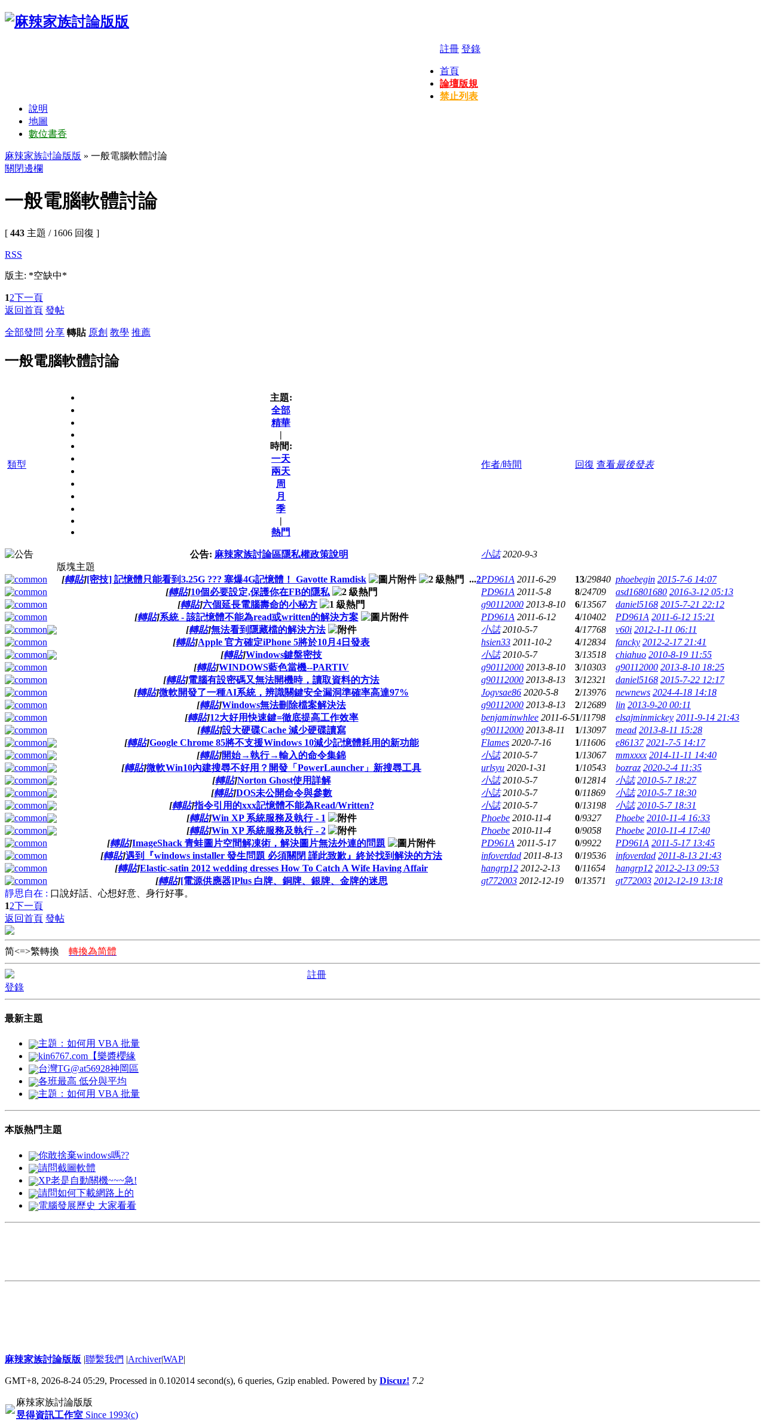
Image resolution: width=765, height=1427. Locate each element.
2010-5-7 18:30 (666, 793)
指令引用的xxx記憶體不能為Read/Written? (284, 805)
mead (626, 730)
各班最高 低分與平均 (82, 1081)
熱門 (280, 532)
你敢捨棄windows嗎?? (83, 1155)
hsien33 (495, 642)
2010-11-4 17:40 (678, 830)
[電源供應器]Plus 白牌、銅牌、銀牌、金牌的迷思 (284, 881)
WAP (173, 1359)
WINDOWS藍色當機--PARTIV (284, 667)
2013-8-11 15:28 (670, 730)
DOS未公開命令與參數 (284, 793)
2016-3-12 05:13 (701, 592)
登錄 (471, 49)
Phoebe (495, 818)
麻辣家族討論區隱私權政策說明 (281, 554)
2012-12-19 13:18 (688, 881)
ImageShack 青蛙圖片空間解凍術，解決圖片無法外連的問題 (258, 843)
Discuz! (394, 1381)
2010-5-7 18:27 (666, 780)
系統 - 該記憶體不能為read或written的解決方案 (259, 617)
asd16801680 (641, 592)
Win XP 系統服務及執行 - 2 (269, 830)
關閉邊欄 (24, 168)
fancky (628, 642)
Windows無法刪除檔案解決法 (284, 705)
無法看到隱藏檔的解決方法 (268, 629)
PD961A (498, 579)
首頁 (449, 71)
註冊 (449, 49)
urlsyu (492, 768)
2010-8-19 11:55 (680, 655)
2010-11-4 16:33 (678, 818)
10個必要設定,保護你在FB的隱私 (260, 592)
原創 (98, 332)
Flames (495, 742)
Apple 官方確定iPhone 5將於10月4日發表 (284, 642)
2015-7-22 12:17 (692, 680)
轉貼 (74, 579)
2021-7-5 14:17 (675, 742)
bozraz (628, 768)
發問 (33, 332)
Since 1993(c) (77, 1415)
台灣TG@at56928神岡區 (88, 1068)
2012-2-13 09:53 (687, 868)
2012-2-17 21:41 (674, 642)
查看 (606, 464)
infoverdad (501, 855)
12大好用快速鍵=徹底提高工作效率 (284, 717)
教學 (119, 332)
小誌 (490, 554)
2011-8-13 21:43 (689, 855)
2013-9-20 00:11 (659, 705)
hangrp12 (499, 868)
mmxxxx (631, 755)
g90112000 (502, 604)
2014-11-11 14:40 (683, 755)
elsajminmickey (645, 717)
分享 (55, 332)
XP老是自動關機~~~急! (87, 1180)
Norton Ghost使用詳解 (284, 780)
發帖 (55, 310)
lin (620, 705)
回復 (584, 464)
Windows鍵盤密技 (284, 655)
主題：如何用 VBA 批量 (89, 1043)
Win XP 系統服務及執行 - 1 (269, 818)
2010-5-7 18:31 (666, 805)
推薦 (141, 332)
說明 (38, 108)
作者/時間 (501, 464)
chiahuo (631, 655)
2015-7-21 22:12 (692, 604)
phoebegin (635, 579)
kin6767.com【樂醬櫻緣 (87, 1056)
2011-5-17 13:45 (683, 843)
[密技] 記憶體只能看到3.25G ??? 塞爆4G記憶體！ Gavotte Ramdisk (226, 579)
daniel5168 (637, 604)
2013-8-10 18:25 (692, 667)
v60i (624, 629)
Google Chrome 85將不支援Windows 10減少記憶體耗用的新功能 (284, 742)
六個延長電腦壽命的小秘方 (260, 604)
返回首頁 (24, 310)
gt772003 (499, 881)
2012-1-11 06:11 (665, 629)
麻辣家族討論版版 (43, 156)
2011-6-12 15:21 (683, 617)
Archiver (144, 1359)
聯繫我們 (104, 1359)
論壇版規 (459, 83)
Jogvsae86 (501, 692)
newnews (633, 692)
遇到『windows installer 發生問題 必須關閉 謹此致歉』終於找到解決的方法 (284, 855)
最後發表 (635, 464)
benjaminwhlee (509, 717)
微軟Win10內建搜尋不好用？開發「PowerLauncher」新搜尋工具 (283, 768)
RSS (13, 254)
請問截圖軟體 (67, 1168)
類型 (16, 464)
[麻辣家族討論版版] (67, 21)
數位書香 (48, 134)
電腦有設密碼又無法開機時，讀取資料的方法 (284, 680)
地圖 (38, 121)
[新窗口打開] (26, 579)
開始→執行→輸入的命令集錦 (284, 755)
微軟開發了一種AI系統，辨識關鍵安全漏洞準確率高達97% (284, 692)
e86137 (630, 742)
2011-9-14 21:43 (707, 717)
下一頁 (28, 297)
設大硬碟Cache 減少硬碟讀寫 (284, 730)
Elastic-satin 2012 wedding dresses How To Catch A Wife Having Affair (284, 868)
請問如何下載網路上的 (86, 1193)
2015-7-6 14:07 (687, 579)
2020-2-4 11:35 (672, 768)
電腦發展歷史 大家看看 (87, 1205)
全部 (14, 332)
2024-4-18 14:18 (685, 692)
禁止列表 (459, 96)
